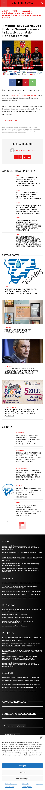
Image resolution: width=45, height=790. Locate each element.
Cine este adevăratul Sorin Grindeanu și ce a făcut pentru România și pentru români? (21, 371)
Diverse (7, 286)
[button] (41, 738)
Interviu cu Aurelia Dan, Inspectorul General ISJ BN (19, 598)
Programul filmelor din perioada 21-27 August (17, 331)
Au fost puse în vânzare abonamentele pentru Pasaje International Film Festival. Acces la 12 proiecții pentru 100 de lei (28, 440)
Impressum (39, 784)
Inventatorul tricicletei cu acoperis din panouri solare (21, 591)
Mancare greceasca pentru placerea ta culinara (19, 691)
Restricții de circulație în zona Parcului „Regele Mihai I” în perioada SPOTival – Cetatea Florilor (22, 413)
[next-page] (7, 521)
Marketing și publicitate (19, 714)
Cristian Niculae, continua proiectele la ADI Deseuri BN (21, 594)
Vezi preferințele (23, 779)
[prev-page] (3, 521)
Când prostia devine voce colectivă (14, 614)
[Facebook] (12, 82)
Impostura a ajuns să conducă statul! (14, 626)
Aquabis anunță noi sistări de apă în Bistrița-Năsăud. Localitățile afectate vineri (20, 291)
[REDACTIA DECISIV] (13, 150)
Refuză (23, 772)
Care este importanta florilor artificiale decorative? (21, 684)
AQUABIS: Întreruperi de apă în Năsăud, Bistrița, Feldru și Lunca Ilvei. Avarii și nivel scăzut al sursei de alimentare (29, 493)
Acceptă (22, 766)
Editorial (8, 366)
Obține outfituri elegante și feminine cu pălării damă (20, 677)
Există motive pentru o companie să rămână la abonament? (22, 583)
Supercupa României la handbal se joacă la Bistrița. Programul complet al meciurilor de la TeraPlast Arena (28, 182)
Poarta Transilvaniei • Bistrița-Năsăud (23, 95)
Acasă (5, 11)
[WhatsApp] (32, 82)
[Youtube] (29, 157)
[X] (19, 82)
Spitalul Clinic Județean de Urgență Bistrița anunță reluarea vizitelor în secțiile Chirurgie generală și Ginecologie (20, 570)
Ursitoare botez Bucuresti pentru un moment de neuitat (21, 687)
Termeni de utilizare (11, 734)
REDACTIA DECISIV (25, 150)
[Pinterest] (25, 82)
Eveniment (20, 433)
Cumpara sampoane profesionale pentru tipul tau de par (21, 680)
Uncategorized (21, 468)
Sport (14, 11)
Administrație (10, 407)
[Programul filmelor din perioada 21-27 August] (22, 312)
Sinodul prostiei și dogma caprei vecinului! (17, 617)
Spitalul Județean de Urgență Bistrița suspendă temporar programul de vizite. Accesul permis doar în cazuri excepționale (22, 559)
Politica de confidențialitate (14, 726)
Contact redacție (14, 702)
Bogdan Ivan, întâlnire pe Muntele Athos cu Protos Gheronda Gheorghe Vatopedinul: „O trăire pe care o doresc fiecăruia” (20, 547)
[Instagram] (20, 157)
